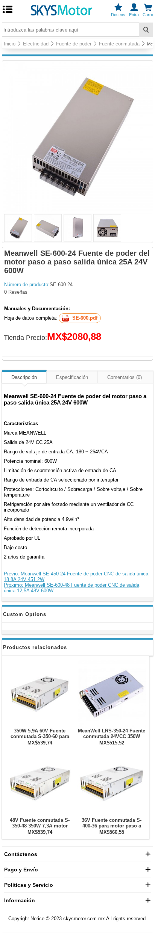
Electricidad (36, 44)
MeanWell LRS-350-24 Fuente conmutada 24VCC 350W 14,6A (111, 736)
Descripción (24, 377)
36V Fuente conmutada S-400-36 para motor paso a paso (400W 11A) (111, 825)
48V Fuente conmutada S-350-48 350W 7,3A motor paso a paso (40, 825)
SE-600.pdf (84, 318)
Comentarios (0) (124, 377)
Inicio (9, 44)
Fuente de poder (73, 44)
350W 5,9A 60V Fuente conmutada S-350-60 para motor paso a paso (40, 736)
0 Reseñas (15, 292)
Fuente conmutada (119, 44)
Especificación (72, 377)
